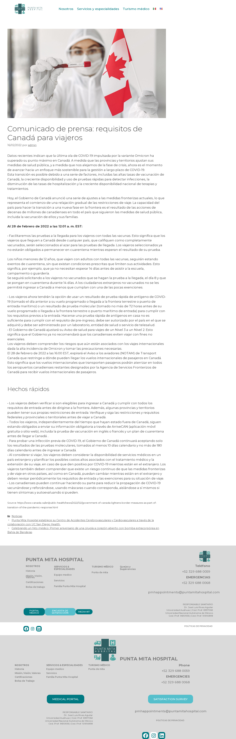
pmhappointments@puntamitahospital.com (184, 592)
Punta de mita (100, 572)
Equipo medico (63, 574)
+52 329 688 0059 (196, 571)
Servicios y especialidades (98, 9)
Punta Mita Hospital (55, 559)
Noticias (17, 516)
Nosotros (66, 9)
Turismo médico (136, 9)
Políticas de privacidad (198, 626)
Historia (30, 571)
